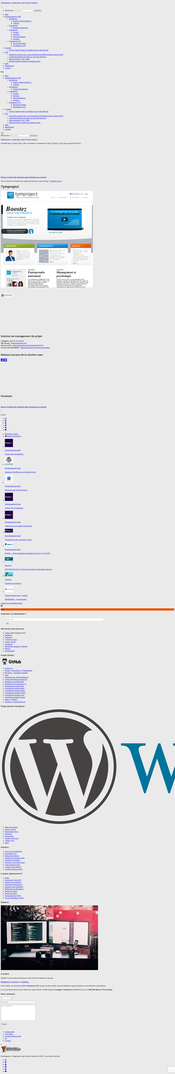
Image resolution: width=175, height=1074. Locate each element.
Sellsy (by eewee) (11, 827)
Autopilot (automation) (13, 884)
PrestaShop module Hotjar (15, 691)
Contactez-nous (55, 181)
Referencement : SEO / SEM (19, 59)
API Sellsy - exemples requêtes (16, 673)
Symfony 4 (9, 668)
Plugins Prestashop (20, 28)
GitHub (7, 649)
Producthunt (9, 651)
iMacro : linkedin (11, 699)
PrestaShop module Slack (14, 686)
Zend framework (19, 37)
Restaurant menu (11, 832)
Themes (16, 23)
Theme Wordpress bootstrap (16, 679)
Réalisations (9, 66)
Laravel (16, 32)
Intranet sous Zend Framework (16, 677)
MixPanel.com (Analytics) (14, 889)
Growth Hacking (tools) (13, 869)
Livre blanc (9, 1034)
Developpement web (13, 450)
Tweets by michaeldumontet (11, 603)
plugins (25, 595)
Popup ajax (9, 836)
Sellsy (7, 878)
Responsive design (12, 856)
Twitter (7, 633)
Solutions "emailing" (12, 860)
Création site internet (13, 867)
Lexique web (9, 1032)
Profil (14, 640)
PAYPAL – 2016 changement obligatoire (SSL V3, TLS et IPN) (27, 553)
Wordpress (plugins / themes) (16, 646)
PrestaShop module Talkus (15, 693)
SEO (6, 52)
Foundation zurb (19, 46)
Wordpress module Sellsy (14, 682)
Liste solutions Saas (12, 865)
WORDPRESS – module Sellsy (16, 599)
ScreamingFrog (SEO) (13, 896)
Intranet (16, 39)
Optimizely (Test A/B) (13, 880)
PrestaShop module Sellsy (15, 688)
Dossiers (8, 565)
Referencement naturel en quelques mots (24, 61)
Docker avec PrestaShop (14, 454)
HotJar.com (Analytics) (13, 882)
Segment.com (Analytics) (14, 887)
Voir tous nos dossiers (13, 851)
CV (6, 1038)
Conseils (8, 48)
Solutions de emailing (13, 583)
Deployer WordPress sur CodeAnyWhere (20, 472)
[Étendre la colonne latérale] (1, 411)
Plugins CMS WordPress (22, 21)
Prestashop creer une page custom (18, 540)
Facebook (8, 635)
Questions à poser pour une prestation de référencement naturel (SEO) (36, 55)
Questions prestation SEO (15, 858)
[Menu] (1, 7)
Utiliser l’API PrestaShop (14, 508)
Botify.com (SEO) (11, 891)
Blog (6, 14)
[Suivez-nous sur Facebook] (5, 425)
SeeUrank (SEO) (11, 893)
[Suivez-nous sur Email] (5, 430)
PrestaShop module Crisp (14, 695)
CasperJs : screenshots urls (15, 702)
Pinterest (8, 637)
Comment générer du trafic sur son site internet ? (27, 57)
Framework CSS (15, 41)
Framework (13, 30)
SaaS (7, 63)
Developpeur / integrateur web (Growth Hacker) (19, 3)
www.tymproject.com (18, 343)
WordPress (13, 19)
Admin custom (10, 829)
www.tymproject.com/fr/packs (24, 345)
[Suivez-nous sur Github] (5, 418)
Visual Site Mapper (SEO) (14, 898)
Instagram (9, 644)
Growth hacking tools (13, 1036)
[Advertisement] (87, 160)
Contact (8, 68)
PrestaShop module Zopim (15, 697)
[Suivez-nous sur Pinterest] (5, 427)
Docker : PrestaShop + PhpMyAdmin (18, 670)
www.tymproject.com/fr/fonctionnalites (35, 347)
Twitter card (9, 840)
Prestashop (13, 25)
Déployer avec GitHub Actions (16, 490)
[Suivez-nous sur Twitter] (5, 423)
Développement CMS (13, 17)
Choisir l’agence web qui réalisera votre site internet (28, 50)
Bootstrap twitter (19, 43)
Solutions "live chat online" (15, 862)
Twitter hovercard (12, 838)
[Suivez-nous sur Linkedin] (5, 421)
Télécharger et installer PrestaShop (18, 526)
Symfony (16, 34)
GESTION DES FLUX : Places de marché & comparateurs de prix (28, 569)
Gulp (6, 675)
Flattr (7, 843)
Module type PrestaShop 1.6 (15, 684)
